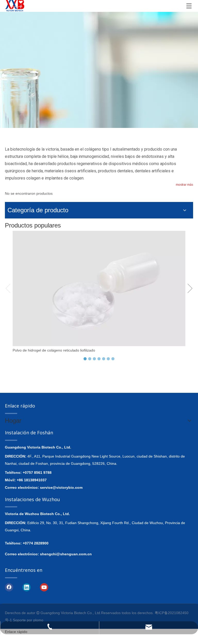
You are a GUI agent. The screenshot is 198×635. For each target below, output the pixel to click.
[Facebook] (9, 587)
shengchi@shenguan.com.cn (66, 554)
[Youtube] (44, 587)
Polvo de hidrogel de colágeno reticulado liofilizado (54, 350)
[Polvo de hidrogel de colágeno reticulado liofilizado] (99, 288)
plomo (38, 620)
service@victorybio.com (61, 487)
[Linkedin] (26, 587)
